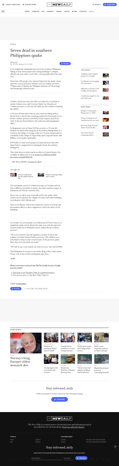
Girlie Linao (13, 62)
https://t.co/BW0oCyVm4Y (45, 155)
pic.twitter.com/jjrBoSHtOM (21, 157)
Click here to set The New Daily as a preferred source (33, 273)
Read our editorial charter (73, 427)
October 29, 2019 (35, 162)
